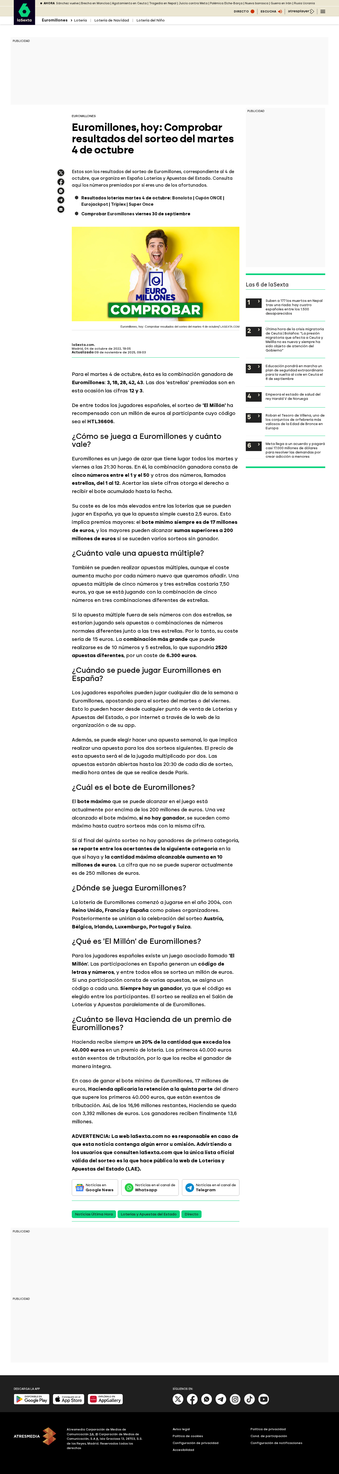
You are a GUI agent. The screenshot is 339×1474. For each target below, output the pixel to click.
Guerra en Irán (281, 3)
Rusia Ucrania (304, 3)
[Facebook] (192, 1403)
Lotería (80, 20)
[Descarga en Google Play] (32, 1403)
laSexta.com (83, 345)
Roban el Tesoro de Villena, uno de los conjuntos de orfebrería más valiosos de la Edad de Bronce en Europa (295, 421)
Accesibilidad (183, 1450)
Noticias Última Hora (94, 1214)
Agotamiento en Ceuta (129, 3)
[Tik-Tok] (249, 1403)
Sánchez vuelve (67, 3)
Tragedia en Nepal (162, 3)
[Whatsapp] (206, 1403)
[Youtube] (263, 1403)
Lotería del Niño (150, 20)
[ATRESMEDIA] (37, 1439)
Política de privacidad (268, 1429)
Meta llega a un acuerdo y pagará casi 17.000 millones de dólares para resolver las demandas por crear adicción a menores (295, 450)
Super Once (141, 204)
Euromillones (121, 213)
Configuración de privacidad (195, 1443)
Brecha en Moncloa (95, 3)
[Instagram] (235, 1403)
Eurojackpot (94, 204)
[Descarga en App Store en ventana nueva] (68, 1403)
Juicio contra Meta (193, 3)
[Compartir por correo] (60, 211)
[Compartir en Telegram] (60, 202)
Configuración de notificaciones (276, 1443)
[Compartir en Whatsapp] (60, 193)
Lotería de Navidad (111, 20)
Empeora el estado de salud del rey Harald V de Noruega (293, 396)
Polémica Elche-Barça (226, 3)
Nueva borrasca (256, 3)
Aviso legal (181, 1429)
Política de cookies (188, 1436)
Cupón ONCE (208, 197)
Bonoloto (182, 197)
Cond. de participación (269, 1436)
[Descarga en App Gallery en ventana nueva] (105, 1403)
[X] (60, 175)
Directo (191, 1214)
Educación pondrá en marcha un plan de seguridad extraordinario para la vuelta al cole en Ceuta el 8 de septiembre (294, 372)
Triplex (118, 204)
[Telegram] (220, 1403)
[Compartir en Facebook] (60, 184)
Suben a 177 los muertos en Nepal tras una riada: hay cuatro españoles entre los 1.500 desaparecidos (294, 306)
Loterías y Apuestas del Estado (149, 1214)
